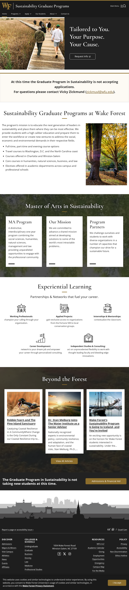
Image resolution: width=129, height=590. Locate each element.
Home (4, 14)
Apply (27, 14)
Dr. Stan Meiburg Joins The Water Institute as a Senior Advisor (63, 423)
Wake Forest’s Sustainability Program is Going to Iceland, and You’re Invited (104, 425)
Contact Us (65, 14)
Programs (14, 14)
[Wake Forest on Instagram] (70, 554)
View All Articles (64, 461)
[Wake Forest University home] (6, 6)
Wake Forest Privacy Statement (38, 585)
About (52, 14)
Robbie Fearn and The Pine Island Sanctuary (21, 421)
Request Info (85, 56)
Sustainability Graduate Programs (42, 6)
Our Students (41, 14)
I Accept (117, 582)
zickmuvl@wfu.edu (99, 92)
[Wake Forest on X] (64, 554)
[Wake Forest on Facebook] (59, 554)
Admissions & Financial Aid (106, 481)
